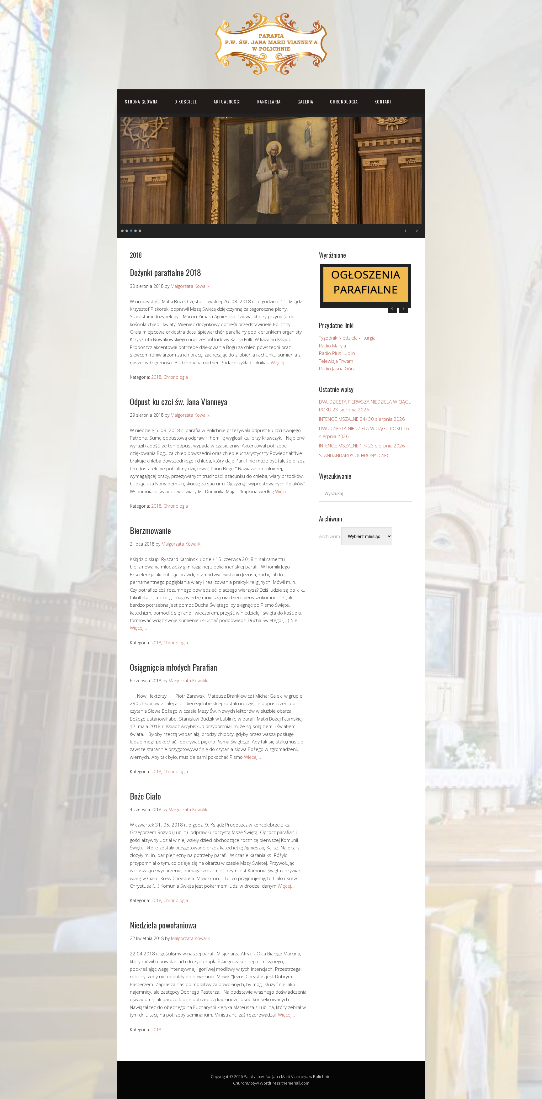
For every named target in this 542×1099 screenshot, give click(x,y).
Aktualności (227, 101)
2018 (156, 377)
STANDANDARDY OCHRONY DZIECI (355, 455)
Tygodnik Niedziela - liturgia (347, 338)
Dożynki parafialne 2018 (165, 272)
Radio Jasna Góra (337, 368)
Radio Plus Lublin (337, 353)
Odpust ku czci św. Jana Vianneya (178, 401)
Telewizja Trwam (336, 361)
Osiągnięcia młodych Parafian (173, 667)
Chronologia (344, 101)
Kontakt (383, 101)
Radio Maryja (332, 345)
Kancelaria (269, 101)
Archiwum (329, 536)
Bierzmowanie (150, 530)
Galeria (305, 101)
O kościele (185, 101)
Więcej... (279, 362)
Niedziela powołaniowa (163, 925)
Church (240, 1083)
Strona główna (141, 101)
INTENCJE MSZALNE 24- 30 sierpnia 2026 (362, 419)
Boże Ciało (145, 796)
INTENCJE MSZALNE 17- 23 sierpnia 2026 (362, 445)
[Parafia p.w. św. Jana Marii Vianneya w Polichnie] (271, 69)
